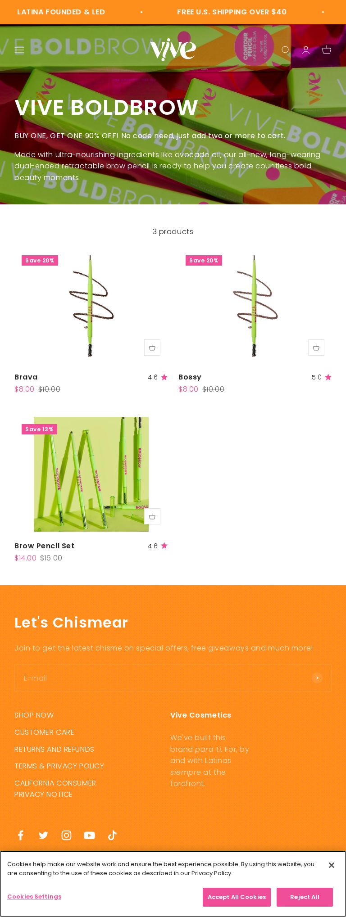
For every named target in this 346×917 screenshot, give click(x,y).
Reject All (304, 897)
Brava (26, 377)
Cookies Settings (34, 896)
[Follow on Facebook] (20, 835)
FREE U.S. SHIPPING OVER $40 (219, 12)
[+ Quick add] (152, 347)
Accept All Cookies (237, 897)
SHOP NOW (34, 715)
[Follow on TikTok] (112, 835)
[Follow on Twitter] (43, 835)
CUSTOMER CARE (44, 732)
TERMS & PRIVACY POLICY (59, 766)
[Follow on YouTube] (89, 835)
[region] (173, 884)
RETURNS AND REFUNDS (54, 749)
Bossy (190, 377)
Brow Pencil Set (44, 546)
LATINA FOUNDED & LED (49, 12)
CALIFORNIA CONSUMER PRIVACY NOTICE (55, 789)
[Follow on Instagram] (66, 835)
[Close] (331, 865)
